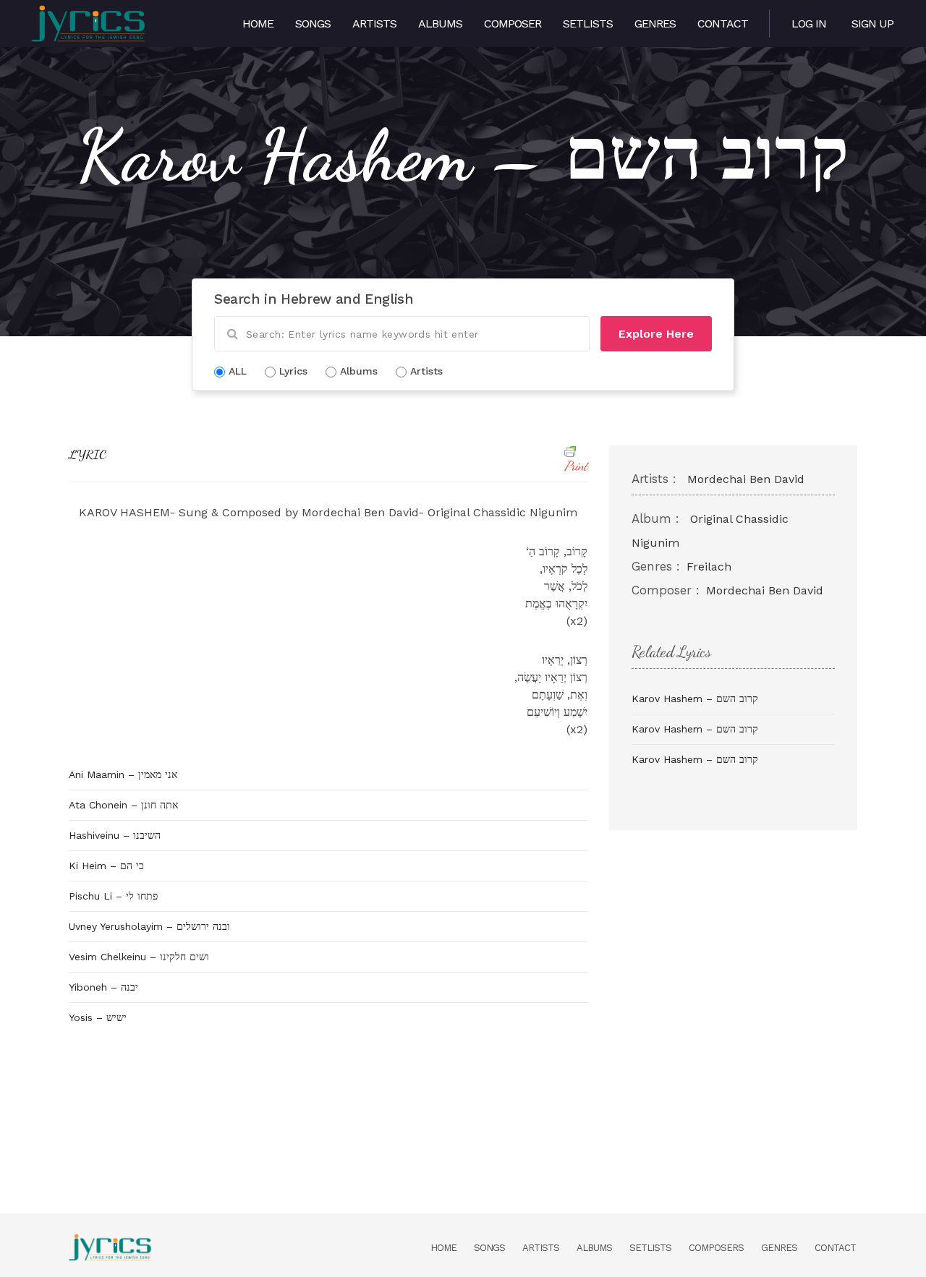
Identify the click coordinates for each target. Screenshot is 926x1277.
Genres (655, 23)
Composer (512, 23)
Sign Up (872, 23)
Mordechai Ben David (745, 479)
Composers (716, 1247)
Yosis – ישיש (98, 1017)
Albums (440, 23)
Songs (313, 23)
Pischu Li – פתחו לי (113, 896)
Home (257, 23)
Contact (722, 23)
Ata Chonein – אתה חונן (123, 805)
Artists (374, 23)
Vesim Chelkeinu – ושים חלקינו (139, 956)
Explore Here (656, 334)
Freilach (709, 566)
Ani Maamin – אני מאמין (123, 774)
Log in (808, 23)
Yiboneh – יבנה (103, 987)
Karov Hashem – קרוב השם (695, 698)
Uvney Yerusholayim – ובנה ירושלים (149, 926)
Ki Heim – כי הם (106, 865)
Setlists (588, 23)
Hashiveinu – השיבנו (115, 835)
